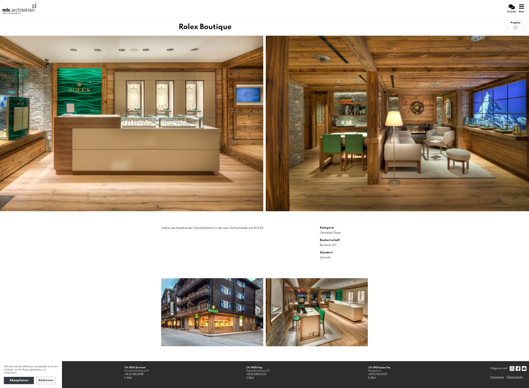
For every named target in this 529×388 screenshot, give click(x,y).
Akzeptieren (19, 380)
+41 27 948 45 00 (256, 374)
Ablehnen (45, 380)
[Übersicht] (515, 27)
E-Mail (128, 377)
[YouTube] (524, 368)
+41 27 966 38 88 (133, 374)
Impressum (497, 377)
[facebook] (518, 368)
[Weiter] (522, 27)
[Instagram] (512, 368)
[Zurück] (508, 27)
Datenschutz (515, 377)
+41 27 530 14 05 (377, 374)
